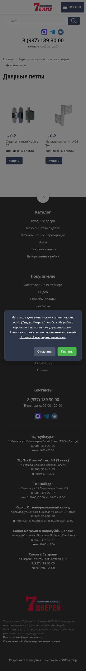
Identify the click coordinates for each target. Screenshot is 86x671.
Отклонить (44, 351)
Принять (67, 351)
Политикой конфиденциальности (43, 337)
